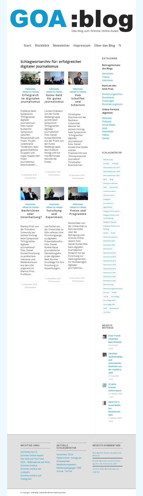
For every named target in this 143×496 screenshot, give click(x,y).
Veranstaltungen (30, 92)
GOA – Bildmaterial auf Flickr (35, 462)
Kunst (113, 233)
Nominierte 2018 (109, 265)
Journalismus (108, 203)
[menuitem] (27, 45)
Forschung (30, 89)
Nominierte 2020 (109, 273)
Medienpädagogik (66, 467)
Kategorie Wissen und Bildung (111, 227)
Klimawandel (63, 461)
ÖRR (79, 467)
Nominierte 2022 (109, 281)
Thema (105, 76)
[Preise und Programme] (78, 193)
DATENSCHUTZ (29, 452)
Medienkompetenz (110, 237)
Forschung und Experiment (54, 214)
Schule (60, 471)
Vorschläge (115, 296)
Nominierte (108, 97)
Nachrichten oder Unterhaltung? (31, 214)
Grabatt (96, 460)
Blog (111, 179)
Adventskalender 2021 (111, 175)
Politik (114, 292)
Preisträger (108, 100)
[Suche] (119, 45)
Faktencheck (63, 457)
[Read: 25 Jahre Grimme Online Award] (104, 385)
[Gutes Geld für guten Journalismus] (54, 78)
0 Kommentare (30, 178)
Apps (104, 128)
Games (105, 138)
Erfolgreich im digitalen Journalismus (30, 98)
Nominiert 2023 (109, 241)
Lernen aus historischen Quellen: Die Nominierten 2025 (106, 462)
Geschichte (113, 187)
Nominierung (108, 284)
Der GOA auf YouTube (32, 458)
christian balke (98, 468)
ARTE (105, 179)
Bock (94, 452)
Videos (105, 134)
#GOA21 (106, 163)
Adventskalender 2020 (111, 171)
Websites (107, 118)
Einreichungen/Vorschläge (116, 94)
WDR (105, 308)
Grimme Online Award (32, 455)
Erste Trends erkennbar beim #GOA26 (114, 338)
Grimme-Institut (109, 191)
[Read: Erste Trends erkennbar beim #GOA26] (104, 336)
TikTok (105, 296)
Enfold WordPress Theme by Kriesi (52, 492)
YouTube (106, 312)
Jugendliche (107, 207)
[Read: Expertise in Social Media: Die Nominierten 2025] (104, 403)
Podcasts (106, 121)
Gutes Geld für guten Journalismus (54, 98)
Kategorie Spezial (109, 222)
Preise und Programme (78, 212)
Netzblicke (107, 73)
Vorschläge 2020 (109, 300)
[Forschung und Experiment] (54, 193)
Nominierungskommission (112, 288)
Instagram (107, 199)
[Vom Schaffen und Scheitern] (78, 78)
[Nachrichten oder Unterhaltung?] (30, 193)
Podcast (106, 292)
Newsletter (108, 131)
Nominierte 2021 (109, 276)
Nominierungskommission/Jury (118, 104)
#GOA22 (115, 163)
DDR (105, 187)
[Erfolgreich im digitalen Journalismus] (30, 78)
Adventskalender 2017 (111, 167)
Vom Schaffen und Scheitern (78, 100)
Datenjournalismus (110, 183)
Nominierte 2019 (109, 269)
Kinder (105, 233)
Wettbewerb (114, 308)
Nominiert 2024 (109, 245)
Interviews (107, 80)
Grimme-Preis (108, 195)
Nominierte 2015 (109, 253)
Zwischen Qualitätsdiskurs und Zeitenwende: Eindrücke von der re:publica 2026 (116, 363)
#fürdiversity (108, 160)
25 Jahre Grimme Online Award (114, 387)
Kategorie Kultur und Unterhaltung (111, 216)
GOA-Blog (34, 492)
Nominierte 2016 (109, 257)
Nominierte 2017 (109, 261)
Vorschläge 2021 (109, 304)
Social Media (108, 124)
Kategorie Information (111, 211)
